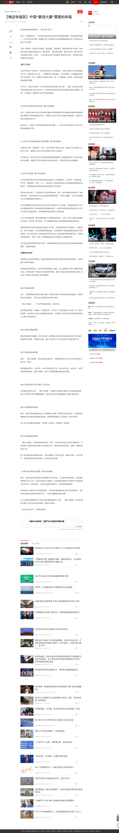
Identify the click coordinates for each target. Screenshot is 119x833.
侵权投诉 (98, 831)
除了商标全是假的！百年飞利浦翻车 (99, 133)
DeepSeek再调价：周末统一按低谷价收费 (101, 243)
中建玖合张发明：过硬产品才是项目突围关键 (46, 521)
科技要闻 (91, 225)
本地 (95, 330)
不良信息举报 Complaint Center (81, 831)
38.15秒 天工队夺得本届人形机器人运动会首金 (54, 720)
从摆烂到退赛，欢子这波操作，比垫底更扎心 (102, 210)
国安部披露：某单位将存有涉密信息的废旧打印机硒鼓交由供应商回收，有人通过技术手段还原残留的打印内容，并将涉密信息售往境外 (58, 659)
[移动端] (67, 2)
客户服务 (64, 831)
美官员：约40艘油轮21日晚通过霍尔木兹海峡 (53, 587)
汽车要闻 (91, 261)
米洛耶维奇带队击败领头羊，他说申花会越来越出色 (56, 670)
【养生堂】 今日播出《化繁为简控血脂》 (52, 756)
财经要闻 (91, 106)
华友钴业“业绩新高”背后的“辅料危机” (100, 129)
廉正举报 (92, 831)
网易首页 (18, 2)
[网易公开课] (73, 2)
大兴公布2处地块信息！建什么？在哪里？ (101, 49)
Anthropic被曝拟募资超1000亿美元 (99, 252)
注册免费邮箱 (103, 2)
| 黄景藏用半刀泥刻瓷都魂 (98, 318)
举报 (81, 21)
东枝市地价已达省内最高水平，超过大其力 (52, 778)
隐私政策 (70, 831)
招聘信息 (59, 831)
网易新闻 (95, 12)
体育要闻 (91, 144)
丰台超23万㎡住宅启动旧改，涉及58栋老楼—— (102, 53)
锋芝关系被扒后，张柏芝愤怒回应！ (99, 206)
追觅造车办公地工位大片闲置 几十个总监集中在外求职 (57, 548)
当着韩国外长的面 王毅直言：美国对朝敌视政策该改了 (57, 612)
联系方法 (53, 831)
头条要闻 (91, 63)
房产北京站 (79, 526)
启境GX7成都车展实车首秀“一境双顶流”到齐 (102, 298)
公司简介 (48, 831)
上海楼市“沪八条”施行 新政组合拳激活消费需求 (54, 800)
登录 (96, 2)
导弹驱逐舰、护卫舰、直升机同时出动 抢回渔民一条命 (57, 709)
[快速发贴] (11, 31)
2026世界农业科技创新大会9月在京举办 (51, 629)
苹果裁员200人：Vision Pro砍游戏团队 (100, 248)
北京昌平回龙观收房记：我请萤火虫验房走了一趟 (102, 45)
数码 (90, 330)
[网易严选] (80, 2)
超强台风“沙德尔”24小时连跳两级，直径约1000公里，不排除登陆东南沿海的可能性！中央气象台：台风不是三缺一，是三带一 (58, 643)
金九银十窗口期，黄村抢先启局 (98, 40)
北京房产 (91, 22)
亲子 (100, 330)
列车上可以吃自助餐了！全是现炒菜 (50, 731)
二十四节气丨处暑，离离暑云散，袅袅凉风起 (53, 742)
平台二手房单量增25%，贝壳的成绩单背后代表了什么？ (58, 812)
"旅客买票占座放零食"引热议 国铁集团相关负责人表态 (57, 601)
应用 (23, 2)
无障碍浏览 (30, 2)
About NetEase (41, 831)
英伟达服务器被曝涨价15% (97, 124)
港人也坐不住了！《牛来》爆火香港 (99, 214)
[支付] (85, 2)
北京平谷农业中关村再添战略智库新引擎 (51, 576)
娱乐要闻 (91, 188)
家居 (105, 330)
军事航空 (112, 330)
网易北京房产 (13, 11)
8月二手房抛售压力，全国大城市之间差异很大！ (55, 767)
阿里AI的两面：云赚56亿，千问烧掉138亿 (101, 256)
